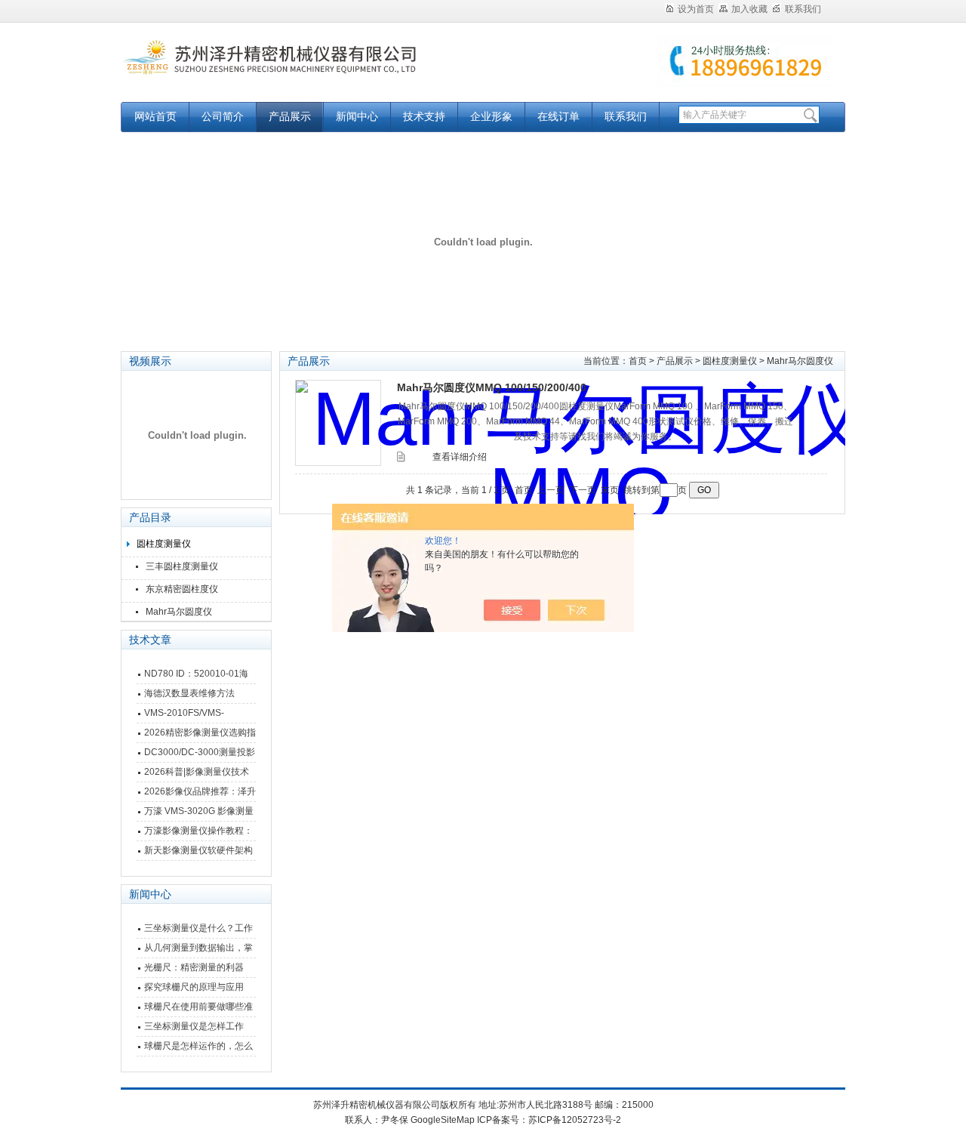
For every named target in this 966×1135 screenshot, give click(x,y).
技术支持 (424, 116)
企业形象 (491, 116)
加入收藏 (749, 9)
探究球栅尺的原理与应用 (194, 987)
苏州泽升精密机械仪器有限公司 (309, 70)
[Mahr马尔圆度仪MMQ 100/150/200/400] (338, 423)
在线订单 (558, 116)
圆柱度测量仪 (164, 543)
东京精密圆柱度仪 (182, 589)
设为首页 (696, 9)
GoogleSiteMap (443, 1120)
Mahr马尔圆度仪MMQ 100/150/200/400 (491, 387)
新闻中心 (357, 116)
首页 (638, 361)
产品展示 (290, 116)
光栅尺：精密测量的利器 (194, 967)
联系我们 (803, 9)
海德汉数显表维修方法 (189, 693)
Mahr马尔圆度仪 (179, 611)
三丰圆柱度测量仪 (182, 566)
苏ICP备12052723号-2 (574, 1120)
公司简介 (223, 116)
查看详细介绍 (459, 457)
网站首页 (155, 116)
